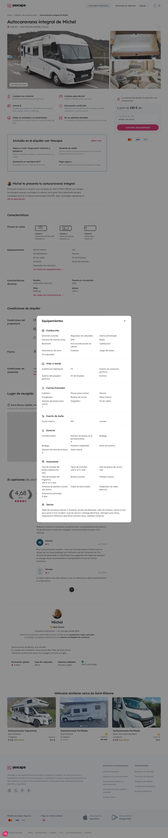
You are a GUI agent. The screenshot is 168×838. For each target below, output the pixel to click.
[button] (5, 834)
